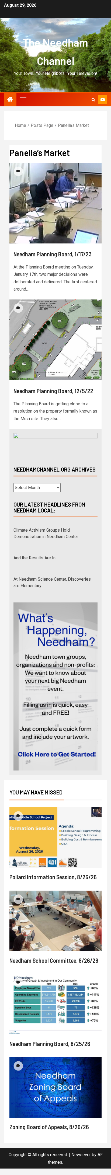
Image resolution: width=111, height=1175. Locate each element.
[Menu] (23, 99)
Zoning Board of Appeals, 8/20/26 (49, 1133)
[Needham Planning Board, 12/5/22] (55, 339)
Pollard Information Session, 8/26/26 (53, 883)
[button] (23, 99)
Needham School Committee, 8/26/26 (53, 966)
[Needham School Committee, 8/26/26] (55, 927)
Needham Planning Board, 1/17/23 (52, 253)
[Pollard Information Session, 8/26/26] (55, 844)
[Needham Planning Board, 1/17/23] (55, 203)
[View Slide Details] (55, 445)
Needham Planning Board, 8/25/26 (49, 1050)
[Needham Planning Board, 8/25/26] (55, 1010)
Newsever (81, 1161)
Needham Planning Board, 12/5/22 (53, 390)
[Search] (93, 100)
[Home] (10, 100)
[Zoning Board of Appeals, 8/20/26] (55, 1094)
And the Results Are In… (35, 554)
